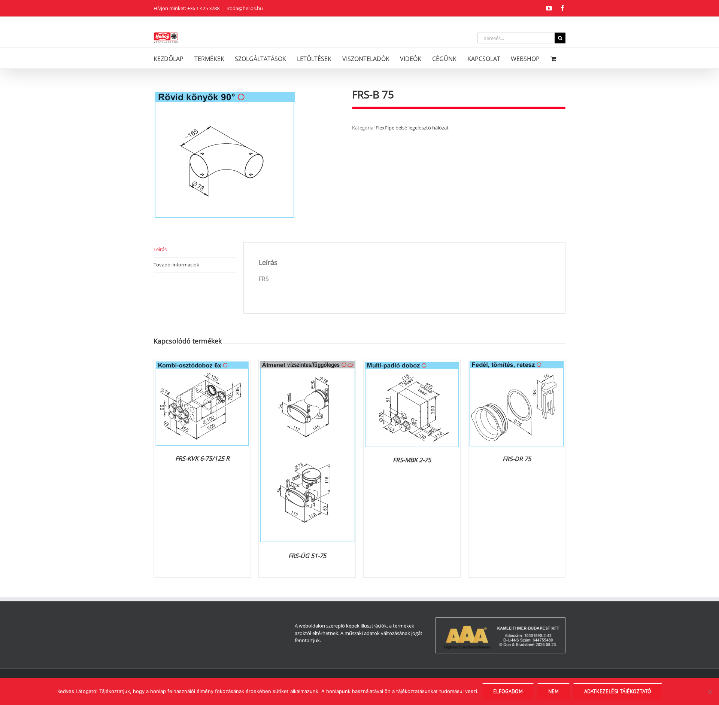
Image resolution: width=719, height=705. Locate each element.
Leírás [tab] (160, 249)
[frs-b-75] (247, 154)
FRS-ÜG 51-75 (307, 556)
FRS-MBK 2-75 (412, 460)
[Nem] (709, 691)
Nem (553, 691)
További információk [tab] (176, 264)
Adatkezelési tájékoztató (617, 691)
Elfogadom (508, 691)
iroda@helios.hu (245, 8)
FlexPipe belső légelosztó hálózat (412, 127)
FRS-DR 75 (517, 459)
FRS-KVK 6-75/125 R (202, 458)
